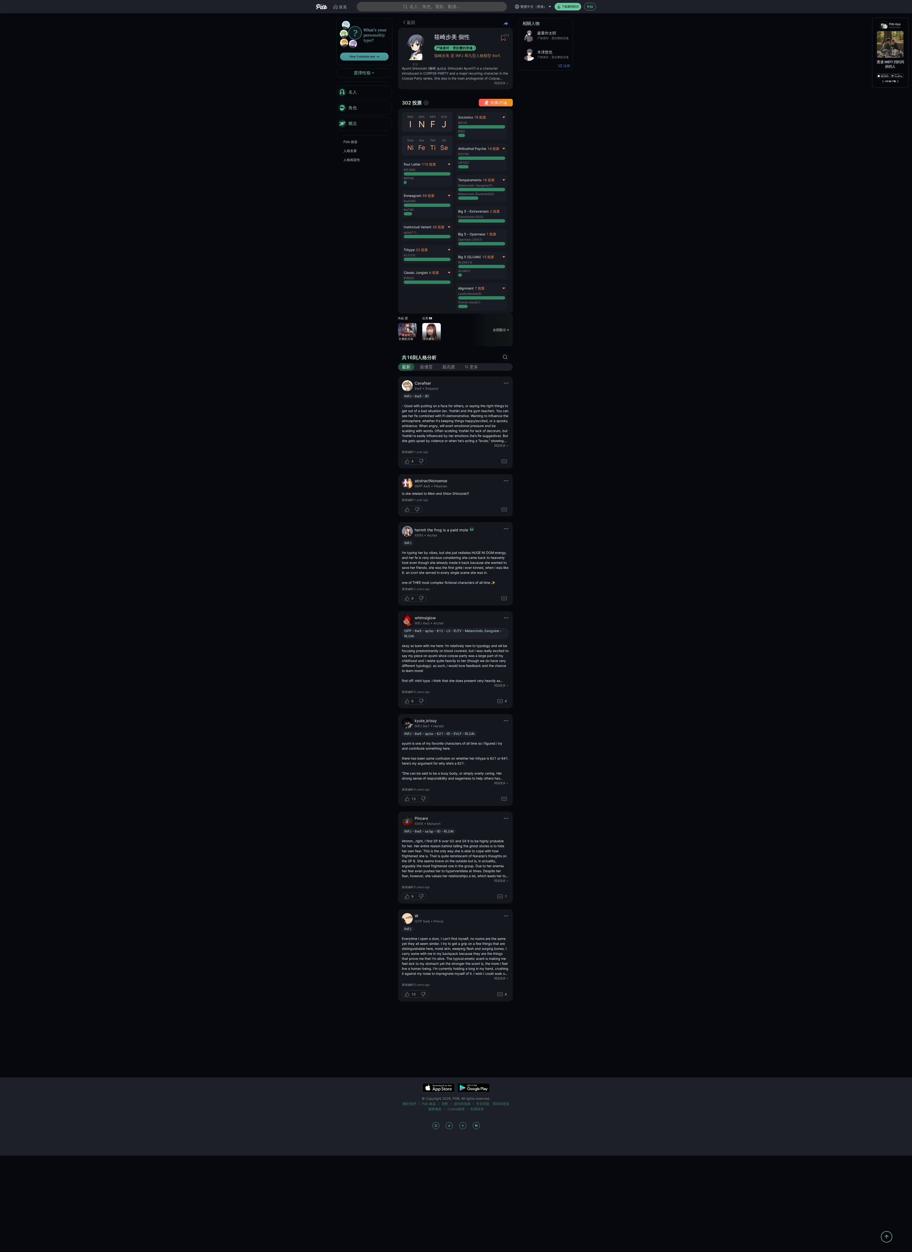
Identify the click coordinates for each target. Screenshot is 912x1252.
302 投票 (412, 103)
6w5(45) (410, 201)
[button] (481, 216)
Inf (444, 140)
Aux (421, 140)
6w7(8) (409, 209)
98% (410, 117)
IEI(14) (462, 122)
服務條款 (435, 1109)
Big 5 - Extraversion (473, 211)
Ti (433, 147)
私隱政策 (477, 1109)
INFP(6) (409, 178)
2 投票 (495, 211)
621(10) (409, 255)
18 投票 (480, 117)
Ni (410, 147)
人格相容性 (351, 160)
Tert (432, 140)
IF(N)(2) (409, 278)
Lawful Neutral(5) (469, 293)
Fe (421, 147)
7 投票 (479, 288)
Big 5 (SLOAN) (469, 257)
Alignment (466, 288)
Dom (410, 140)
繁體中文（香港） (533, 7)
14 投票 (493, 149)
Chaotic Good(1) (469, 302)
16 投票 (488, 180)
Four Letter (412, 164)
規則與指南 (462, 1104)
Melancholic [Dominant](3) (476, 194)
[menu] (364, 108)
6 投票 (434, 273)
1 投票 (491, 234)
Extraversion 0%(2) (470, 217)
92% (444, 117)
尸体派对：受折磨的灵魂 (454, 48)
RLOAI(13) (465, 262)
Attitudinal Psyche (472, 149)
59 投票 (428, 196)
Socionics (465, 117)
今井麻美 (428, 339)
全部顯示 (499, 330)
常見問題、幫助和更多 (492, 1104)
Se (444, 147)
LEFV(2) (463, 162)
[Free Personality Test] (364, 41)
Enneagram (412, 196)
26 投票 (438, 227)
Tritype (409, 250)
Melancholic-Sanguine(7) (475, 185)
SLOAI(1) (464, 271)
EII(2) (461, 131)
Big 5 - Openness (471, 234)
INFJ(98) (409, 169)
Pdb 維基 (350, 142)
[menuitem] (364, 92)
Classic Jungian (416, 273)
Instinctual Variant (417, 227)
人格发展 (350, 151)
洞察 (445, 1104)
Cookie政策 (456, 1109)
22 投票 (422, 250)
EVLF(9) (463, 154)
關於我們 (409, 1104)
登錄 (590, 7)
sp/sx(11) (410, 232)
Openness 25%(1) (470, 239)
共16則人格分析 (419, 357)
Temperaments (469, 180)
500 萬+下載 (890, 81)
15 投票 (488, 257)
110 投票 (429, 164)
